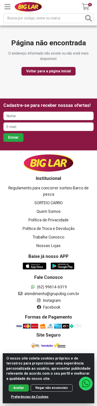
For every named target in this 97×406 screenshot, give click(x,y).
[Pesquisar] (88, 18)
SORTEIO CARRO (48, 203)
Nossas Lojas (48, 245)
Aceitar (18, 388)
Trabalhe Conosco (48, 237)
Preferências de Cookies (29, 397)
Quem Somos (49, 211)
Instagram (51, 300)
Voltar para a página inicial (48, 71)
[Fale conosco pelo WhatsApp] (85, 383)
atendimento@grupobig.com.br (51, 293)
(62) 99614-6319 (51, 287)
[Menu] (7, 7)
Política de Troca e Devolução (49, 228)
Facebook (51, 307)
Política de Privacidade (48, 220)
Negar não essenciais (51, 388)
